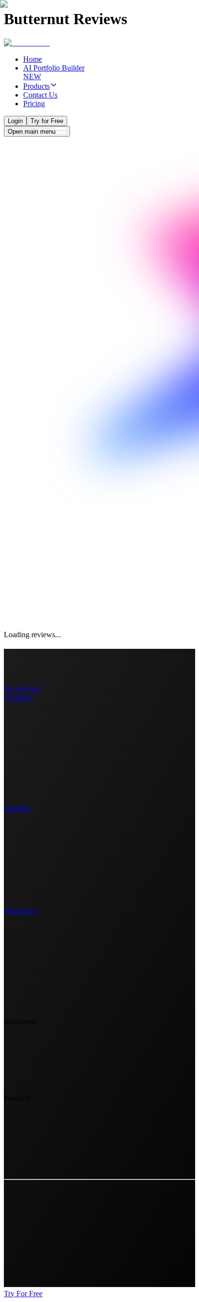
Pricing (34, 740)
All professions (46, 894)
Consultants (41, 953)
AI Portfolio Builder (54, 1123)
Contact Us (40, 1038)
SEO (30, 766)
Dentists (35, 962)
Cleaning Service (49, 997)
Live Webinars (45, 1064)
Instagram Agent (48, 1158)
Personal (36, 825)
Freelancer (39, 886)
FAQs (32, 757)
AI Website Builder (52, 1114)
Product (35, 714)
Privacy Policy (45, 1073)
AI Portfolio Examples (57, 731)
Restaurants (40, 944)
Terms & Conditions (54, 1082)
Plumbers (37, 970)
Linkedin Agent (47, 1149)
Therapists (39, 1005)
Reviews (36, 748)
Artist (31, 859)
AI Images (39, 1132)
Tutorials (36, 1047)
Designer (37, 842)
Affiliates (37, 774)
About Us (38, 792)
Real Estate (40, 936)
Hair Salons (41, 979)
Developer (39, 877)
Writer (32, 868)
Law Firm (38, 927)
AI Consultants (46, 988)
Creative (36, 833)
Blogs (32, 1055)
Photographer (43, 851)
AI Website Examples (56, 722)
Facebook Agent (48, 1140)
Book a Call (34, 1261)
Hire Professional (49, 783)
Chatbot (35, 1166)
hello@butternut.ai (44, 1274)
